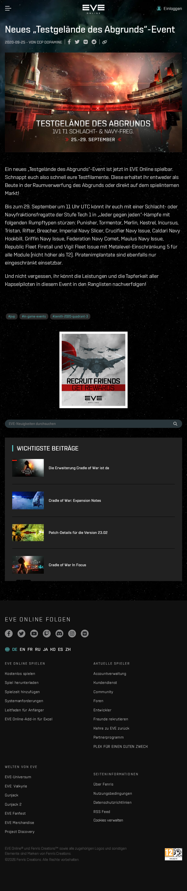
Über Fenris (103, 784)
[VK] (85, 633)
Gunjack (11, 795)
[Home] (93, 12)
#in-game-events (34, 316)
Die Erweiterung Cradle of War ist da (79, 468)
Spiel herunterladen (21, 682)
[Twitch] (47, 633)
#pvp (11, 316)
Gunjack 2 (13, 804)
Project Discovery (20, 831)
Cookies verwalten (108, 820)
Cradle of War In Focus (67, 565)
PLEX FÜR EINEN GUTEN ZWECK (121, 746)
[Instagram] (72, 633)
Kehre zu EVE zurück (111, 728)
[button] (169, 8)
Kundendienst (105, 682)
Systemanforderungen (24, 701)
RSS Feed (102, 812)
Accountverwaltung (110, 673)
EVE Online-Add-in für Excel (28, 719)
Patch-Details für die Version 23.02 (78, 532)
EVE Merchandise (19, 822)
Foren (98, 701)
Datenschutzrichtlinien (113, 802)
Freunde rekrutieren (111, 719)
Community (103, 692)
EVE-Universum (18, 777)
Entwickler (103, 710)
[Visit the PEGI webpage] (173, 854)
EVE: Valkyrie (16, 786)
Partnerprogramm (109, 737)
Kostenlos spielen (20, 673)
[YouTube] (34, 633)
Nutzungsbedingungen (113, 793)
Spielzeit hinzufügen (22, 692)
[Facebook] (9, 633)
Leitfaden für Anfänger (24, 710)
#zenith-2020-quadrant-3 (70, 316)
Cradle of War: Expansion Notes (75, 500)
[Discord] (59, 633)
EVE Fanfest (15, 813)
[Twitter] (21, 633)
